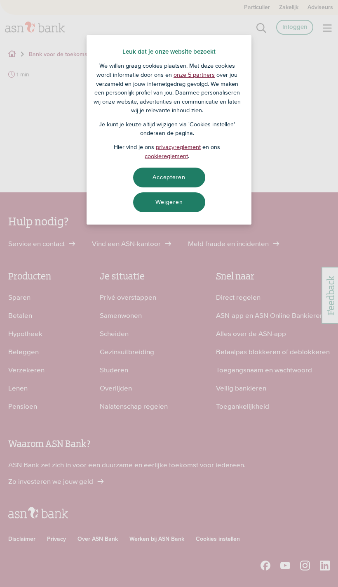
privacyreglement (178, 147)
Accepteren (169, 177)
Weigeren (169, 202)
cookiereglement (166, 156)
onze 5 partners (194, 74)
